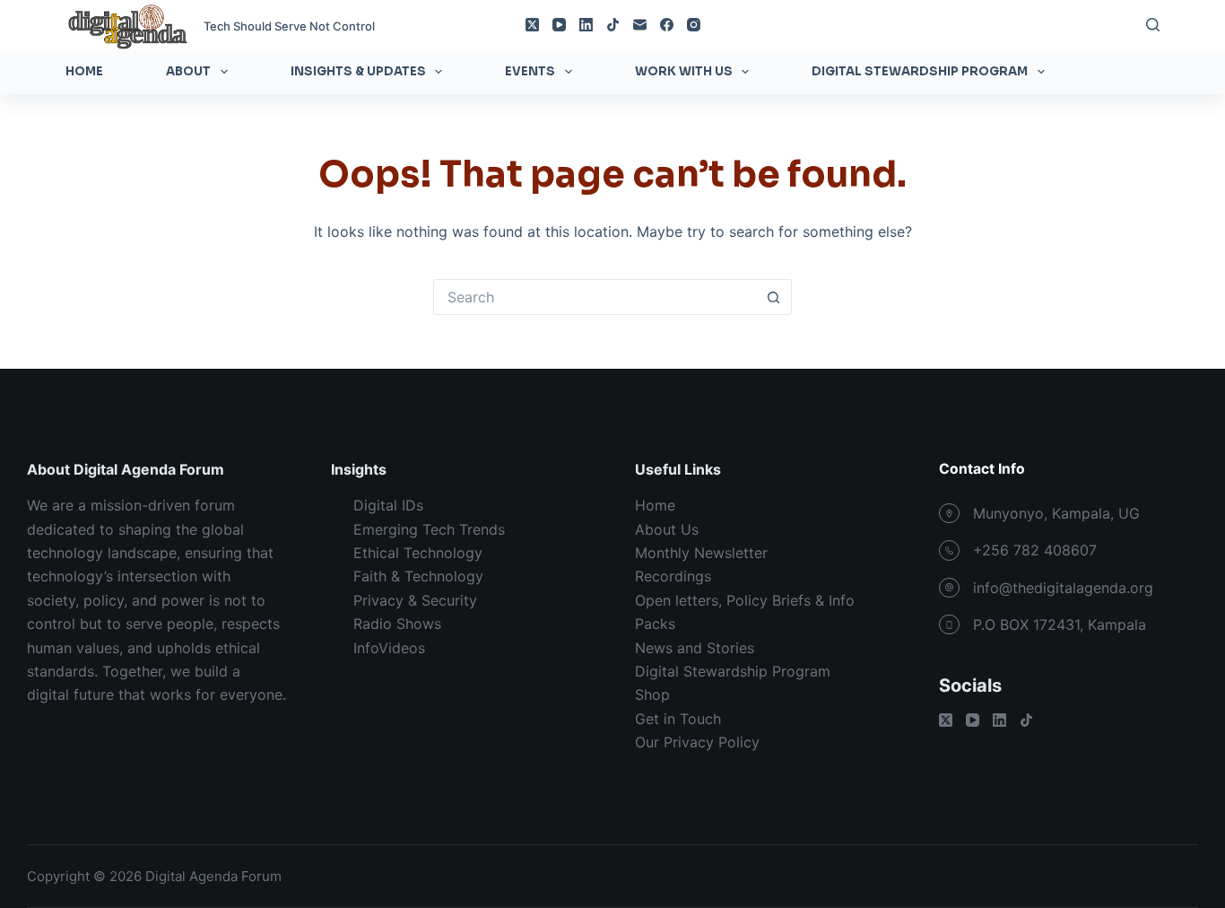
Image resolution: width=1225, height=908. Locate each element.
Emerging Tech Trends (429, 529)
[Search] (1153, 24)
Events (530, 71)
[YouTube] (559, 24)
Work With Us (684, 71)
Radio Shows (397, 624)
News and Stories (694, 648)
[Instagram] (693, 24)
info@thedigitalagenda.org (1063, 588)
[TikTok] (613, 24)
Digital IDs (388, 505)
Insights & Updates (358, 71)
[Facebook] (666, 24)
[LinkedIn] (586, 24)
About (188, 71)
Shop (652, 694)
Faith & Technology (418, 576)
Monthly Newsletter (701, 553)
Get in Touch (678, 719)
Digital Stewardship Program (920, 71)
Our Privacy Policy (697, 742)
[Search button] (774, 297)
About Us (667, 529)
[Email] (640, 24)
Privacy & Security (415, 600)
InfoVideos (389, 648)
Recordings (673, 576)
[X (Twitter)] (532, 24)
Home (84, 71)
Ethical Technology (417, 553)
